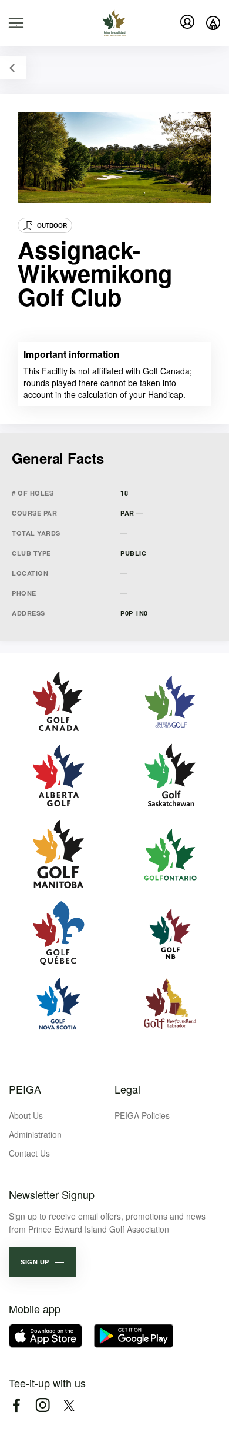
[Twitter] (69, 1405)
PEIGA (25, 1089)
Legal (127, 1089)
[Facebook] (16, 1405)
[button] (42, 1262)
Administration (35, 1134)
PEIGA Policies (142, 1115)
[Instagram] (42, 1405)
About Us (26, 1115)
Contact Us (29, 1153)
